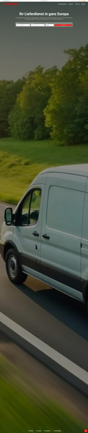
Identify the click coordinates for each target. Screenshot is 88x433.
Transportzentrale (81, 0)
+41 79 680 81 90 (44, 0)
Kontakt (83, 4)
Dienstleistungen (62, 4)
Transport (70, 4)
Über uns (77, 4)
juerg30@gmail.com (7, 0)
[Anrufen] (85, 430)
